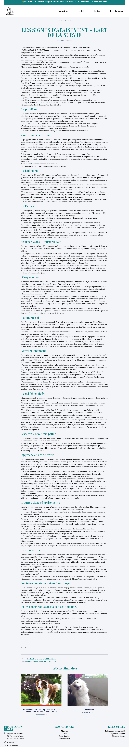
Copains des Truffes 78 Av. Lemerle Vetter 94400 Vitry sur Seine (15, 736)
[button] (21, 648)
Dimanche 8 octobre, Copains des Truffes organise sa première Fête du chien (41, 711)
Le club (81, 11)
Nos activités (63, 11)
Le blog (97, 11)
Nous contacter (116, 11)
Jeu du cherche (87, 710)
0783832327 (12, 742)
